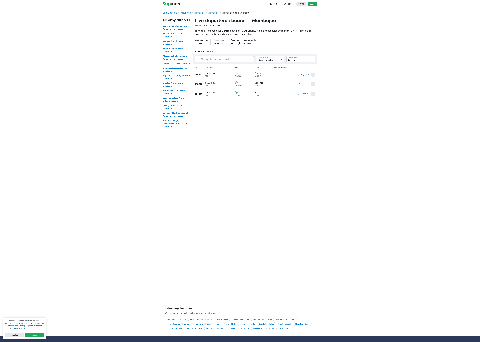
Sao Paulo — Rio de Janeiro (217, 319)
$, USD (301, 4)
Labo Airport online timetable (176, 63)
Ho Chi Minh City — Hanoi (286, 319)
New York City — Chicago (262, 319)
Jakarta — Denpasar (174, 328)
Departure (199, 51)
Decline (15, 335)
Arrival (210, 51)
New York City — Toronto (176, 319)
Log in (312, 4)
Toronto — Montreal (194, 328)
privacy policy (19, 328)
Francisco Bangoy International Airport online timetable (175, 123)
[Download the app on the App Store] (270, 3)
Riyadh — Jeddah (284, 324)
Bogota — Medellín (231, 324)
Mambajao (199, 12)
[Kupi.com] (172, 4)
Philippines (185, 12)
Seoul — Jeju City (196, 319)
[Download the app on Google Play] (276, 3)
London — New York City (193, 324)
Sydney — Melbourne (240, 319)
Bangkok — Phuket (266, 324)
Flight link (305, 74)
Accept (35, 335)
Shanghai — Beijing (302, 324)
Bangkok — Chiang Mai (215, 328)
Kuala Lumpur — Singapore (238, 328)
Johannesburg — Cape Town (264, 328)
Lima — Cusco (284, 328)
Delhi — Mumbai (213, 324)
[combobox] (270, 59)
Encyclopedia (170, 12)
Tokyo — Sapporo (173, 324)
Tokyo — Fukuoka (248, 324)
